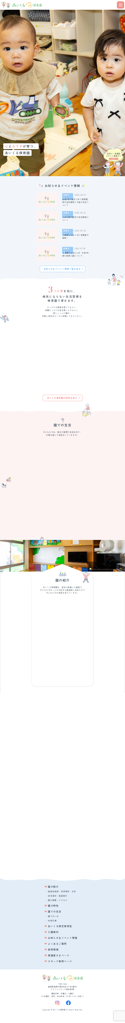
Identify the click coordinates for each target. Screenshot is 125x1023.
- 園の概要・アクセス (56, 900)
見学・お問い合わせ (63, 869)
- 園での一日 (52, 916)
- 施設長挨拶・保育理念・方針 (61, 891)
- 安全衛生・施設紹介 (56, 895)
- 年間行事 (51, 920)
